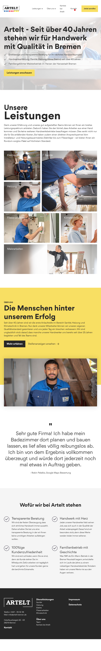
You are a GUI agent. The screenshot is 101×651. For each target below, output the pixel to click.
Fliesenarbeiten (42, 610)
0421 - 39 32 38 (17, 612)
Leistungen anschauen (19, 73)
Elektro (39, 608)
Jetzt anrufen (90, 9)
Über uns (40, 619)
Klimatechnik (41, 613)
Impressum (74, 599)
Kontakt (8, 627)
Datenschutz (75, 605)
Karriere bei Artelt (43, 625)
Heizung (39, 605)
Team (38, 622)
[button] (37, 8)
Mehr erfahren (15, 344)
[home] (11, 9)
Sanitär (39, 602)
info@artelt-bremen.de (17, 615)
